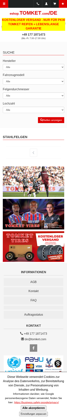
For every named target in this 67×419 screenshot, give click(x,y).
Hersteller (9, 60)
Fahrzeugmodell (13, 75)
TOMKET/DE (33, 13)
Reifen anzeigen (52, 120)
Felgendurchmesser (16, 89)
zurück (33, 153)
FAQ (33, 300)
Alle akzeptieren (33, 408)
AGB (33, 282)
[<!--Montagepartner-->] (33, 307)
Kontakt (33, 291)
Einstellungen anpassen (33, 414)
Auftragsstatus (33, 314)
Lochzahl (9, 103)
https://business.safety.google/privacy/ (36, 402)
